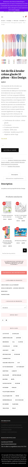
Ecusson (17, 354)
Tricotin (6, 408)
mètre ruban (16, 375)
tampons (15, 404)
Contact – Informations (9, 432)
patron (17, 383)
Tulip (14, 408)
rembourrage (7, 400)
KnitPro (5, 371)
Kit (19, 362)
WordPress (23, 459)
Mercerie (22, 162)
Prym (17, 396)
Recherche (25, 250)
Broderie (10, 160)
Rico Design (16, 166)
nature (5, 379)
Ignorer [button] (17, 10)
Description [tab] (14, 174)
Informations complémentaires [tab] (14, 178)
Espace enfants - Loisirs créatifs (10, 162)
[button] (24, 35)
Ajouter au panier (10, 150)
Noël (12, 379)
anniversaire (8, 337)
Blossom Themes (8, 459)
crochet (5, 350)
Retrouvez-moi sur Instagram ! (14, 272)
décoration (7, 354)
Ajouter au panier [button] (7, 207)
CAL (13, 342)
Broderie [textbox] (13, 308)
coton (15, 346)
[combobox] (14, 307)
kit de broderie (8, 366)
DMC (13, 350)
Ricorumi (6, 404)
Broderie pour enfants (20, 160)
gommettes (6, 358)
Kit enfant (20, 366)
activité (6, 333)
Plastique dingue (9, 391)
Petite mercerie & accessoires (9, 164)
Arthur (18, 337)
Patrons (5, 387)
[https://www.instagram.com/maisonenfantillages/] (2, 320)
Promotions (5, 294)
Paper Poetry (7, 383)
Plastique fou (7, 396)
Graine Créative (8, 362)
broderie (10, 166)
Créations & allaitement (10, 285)
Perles (14, 387)
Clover (20, 342)
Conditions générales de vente (11, 425)
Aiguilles (15, 333)
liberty (14, 371)
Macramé (6, 375)
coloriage (6, 346)
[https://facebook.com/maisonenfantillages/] (6, 320)
